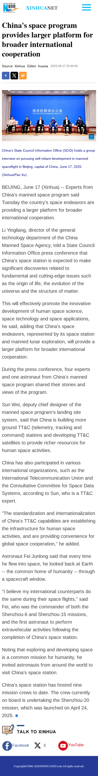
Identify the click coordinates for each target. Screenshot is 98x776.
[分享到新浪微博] (23, 75)
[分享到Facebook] (6, 75)
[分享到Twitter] (14, 75)
